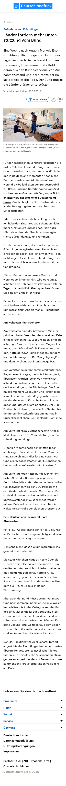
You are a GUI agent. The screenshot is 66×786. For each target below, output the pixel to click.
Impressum (11, 751)
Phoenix (37, 760)
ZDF (26, 760)
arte (47, 760)
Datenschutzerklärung (18, 740)
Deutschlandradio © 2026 (21, 771)
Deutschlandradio (15, 735)
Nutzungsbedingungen (19, 746)
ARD (19, 760)
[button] (5, 6)
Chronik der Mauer (16, 766)
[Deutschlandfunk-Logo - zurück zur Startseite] (33, 6)
